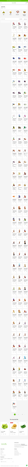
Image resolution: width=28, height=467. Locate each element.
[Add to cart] (13, 30)
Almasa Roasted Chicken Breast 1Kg (15, 176)
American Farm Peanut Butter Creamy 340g (20, 211)
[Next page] (24, 414)
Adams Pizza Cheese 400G (20, 96)
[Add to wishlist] (14, 23)
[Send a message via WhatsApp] (27, 465)
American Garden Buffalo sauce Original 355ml (20, 257)
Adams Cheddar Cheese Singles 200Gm (20, 61)
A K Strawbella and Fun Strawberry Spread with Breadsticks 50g (15, 27)
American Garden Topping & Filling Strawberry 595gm (20, 349)
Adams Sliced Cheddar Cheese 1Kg (15, 107)
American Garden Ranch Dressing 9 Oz (20, 326)
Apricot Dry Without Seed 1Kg (15, 383)
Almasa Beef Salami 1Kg (15, 165)
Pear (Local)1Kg (3, 431)
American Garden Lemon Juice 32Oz (15, 291)
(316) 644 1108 (23, 444)
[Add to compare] (15, 30)
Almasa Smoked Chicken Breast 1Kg (20, 176)
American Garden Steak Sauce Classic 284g (20, 337)
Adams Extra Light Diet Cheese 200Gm (15, 84)
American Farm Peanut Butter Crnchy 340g (15, 222)
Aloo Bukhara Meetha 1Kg (14, 199)
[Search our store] (25, 3)
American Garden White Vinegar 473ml (15, 360)
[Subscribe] (12, 461)
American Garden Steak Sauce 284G (15, 337)
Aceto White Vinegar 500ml (15, 38)
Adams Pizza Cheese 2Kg (14, 96)
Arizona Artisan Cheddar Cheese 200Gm (15, 406)
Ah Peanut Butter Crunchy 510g (20, 119)
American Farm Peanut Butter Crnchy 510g (20, 222)
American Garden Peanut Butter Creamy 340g (20, 303)
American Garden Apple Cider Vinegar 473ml (15, 234)
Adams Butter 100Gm (14, 50)
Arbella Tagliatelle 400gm (20, 395)
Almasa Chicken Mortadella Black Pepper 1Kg (20, 165)
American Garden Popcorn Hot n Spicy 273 (15, 326)
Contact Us (2, 451)
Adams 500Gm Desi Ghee (20, 38)
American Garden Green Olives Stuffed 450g (15, 280)
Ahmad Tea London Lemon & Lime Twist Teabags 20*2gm (15, 130)
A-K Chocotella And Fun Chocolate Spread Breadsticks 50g (20, 27)
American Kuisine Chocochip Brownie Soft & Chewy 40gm (15, 372)
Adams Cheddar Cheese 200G (20, 50)
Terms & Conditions (16, 452)
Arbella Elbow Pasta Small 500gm (15, 395)
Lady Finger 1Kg (21, 431)
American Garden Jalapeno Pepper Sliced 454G (20, 280)
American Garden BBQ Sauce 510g (15, 245)
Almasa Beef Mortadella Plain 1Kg (15, 153)
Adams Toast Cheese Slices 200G (20, 107)
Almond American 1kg (20, 188)
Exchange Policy (16, 451)
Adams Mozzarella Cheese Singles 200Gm (20, 84)
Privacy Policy (16, 450)
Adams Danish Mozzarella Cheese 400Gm (20, 73)
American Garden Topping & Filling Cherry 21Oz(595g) (15, 349)
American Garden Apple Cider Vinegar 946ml (20, 234)
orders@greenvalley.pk (24, 445)
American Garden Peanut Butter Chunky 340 (15, 303)
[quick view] (5, 434)
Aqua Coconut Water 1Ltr (20, 383)
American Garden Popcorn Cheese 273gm (20, 314)
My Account (2, 452)
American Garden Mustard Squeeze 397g (20, 291)
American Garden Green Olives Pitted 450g (20, 268)
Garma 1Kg (11, 431)
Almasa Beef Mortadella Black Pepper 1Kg (20, 142)
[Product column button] (1, 19)
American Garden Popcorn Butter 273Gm (15, 314)
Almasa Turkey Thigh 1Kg (15, 188)
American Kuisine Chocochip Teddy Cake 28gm (20, 372)
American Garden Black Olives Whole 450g (15, 257)
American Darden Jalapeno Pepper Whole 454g (15, 211)
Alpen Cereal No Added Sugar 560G (20, 199)
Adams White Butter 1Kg (14, 119)
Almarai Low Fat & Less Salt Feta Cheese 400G (15, 142)
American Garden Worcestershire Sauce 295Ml (20, 360)
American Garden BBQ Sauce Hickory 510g (20, 245)
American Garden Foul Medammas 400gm (15, 268)
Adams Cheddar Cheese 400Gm (15, 61)
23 (22, 414)
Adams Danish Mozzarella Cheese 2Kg (15, 73)
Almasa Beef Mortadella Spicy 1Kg (20, 153)
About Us (2, 450)
